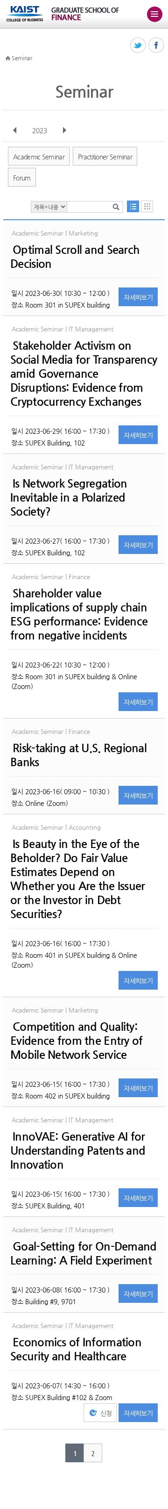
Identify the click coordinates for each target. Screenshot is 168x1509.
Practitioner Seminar (105, 156)
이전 (15, 130)
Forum (22, 177)
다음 (64, 130)
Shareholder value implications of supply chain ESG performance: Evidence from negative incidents (78, 614)
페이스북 (156, 45)
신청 (106, 1413)
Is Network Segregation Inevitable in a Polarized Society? (68, 497)
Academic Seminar (38, 156)
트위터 (138, 45)
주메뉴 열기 (154, 14)
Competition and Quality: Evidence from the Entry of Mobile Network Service (76, 1040)
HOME (8, 58)
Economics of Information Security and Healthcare (75, 1349)
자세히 (138, 297)
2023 (39, 130)
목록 (133, 206)
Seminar (22, 58)
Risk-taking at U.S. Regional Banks (78, 755)
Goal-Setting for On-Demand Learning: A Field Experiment (83, 1253)
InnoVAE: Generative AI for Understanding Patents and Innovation (77, 1150)
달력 (147, 206)
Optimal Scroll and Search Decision (75, 256)
